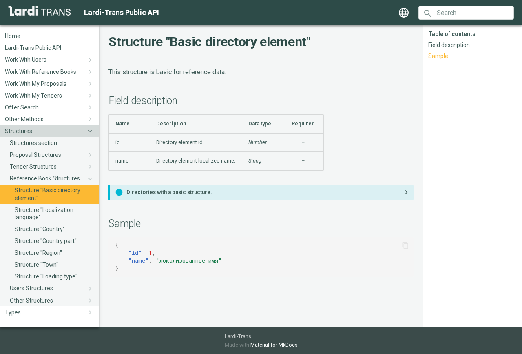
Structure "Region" (38, 252)
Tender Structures (33, 166)
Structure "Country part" (46, 241)
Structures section (33, 143)
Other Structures (31, 300)
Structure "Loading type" (46, 277)
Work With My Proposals (35, 83)
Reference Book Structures (45, 179)
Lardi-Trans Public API (33, 48)
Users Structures (31, 288)
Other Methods (24, 119)
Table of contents (452, 34)
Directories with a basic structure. (169, 192)
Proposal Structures (35, 154)
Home (12, 36)
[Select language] (404, 12)
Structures (18, 131)
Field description (449, 45)
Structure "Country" (40, 229)
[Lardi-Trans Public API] (39, 10)
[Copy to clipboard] (405, 245)
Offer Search (22, 107)
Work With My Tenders (33, 95)
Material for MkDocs (274, 345)
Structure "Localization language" (44, 213)
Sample (438, 56)
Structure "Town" (36, 265)
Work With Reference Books (40, 72)
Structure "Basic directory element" (47, 194)
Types (13, 312)
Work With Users (25, 60)
